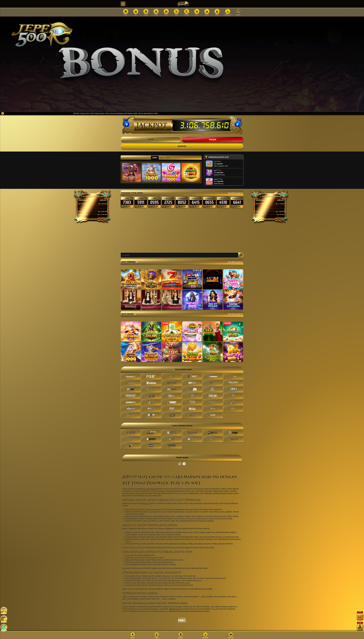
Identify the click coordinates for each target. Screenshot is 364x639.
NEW (168, 158)
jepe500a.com (174, 609)
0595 (237, 202)
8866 (195, 202)
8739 (127, 202)
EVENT (154, 158)
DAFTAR (212, 139)
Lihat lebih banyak (234, 193)
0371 (140, 202)
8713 (154, 202)
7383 (209, 202)
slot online (151, 489)
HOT (161, 158)
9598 (168, 202)
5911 (223, 202)
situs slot (146, 503)
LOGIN (151, 139)
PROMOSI (182, 146)
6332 (182, 202)
